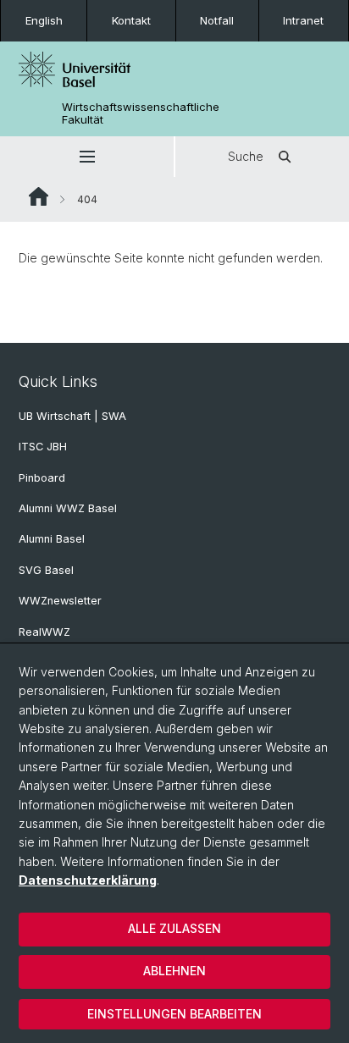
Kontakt (131, 20)
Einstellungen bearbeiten (174, 1014)
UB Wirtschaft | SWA (72, 416)
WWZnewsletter (60, 600)
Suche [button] (245, 156)
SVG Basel (46, 570)
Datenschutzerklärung (88, 880)
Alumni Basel (52, 539)
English (44, 20)
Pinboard (42, 478)
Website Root (38, 196)
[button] (87, 156)
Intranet (303, 20)
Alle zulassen (174, 928)
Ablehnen (174, 970)
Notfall (217, 20)
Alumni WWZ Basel (68, 508)
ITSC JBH (43, 446)
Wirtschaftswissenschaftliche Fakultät (140, 113)
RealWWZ (44, 632)
